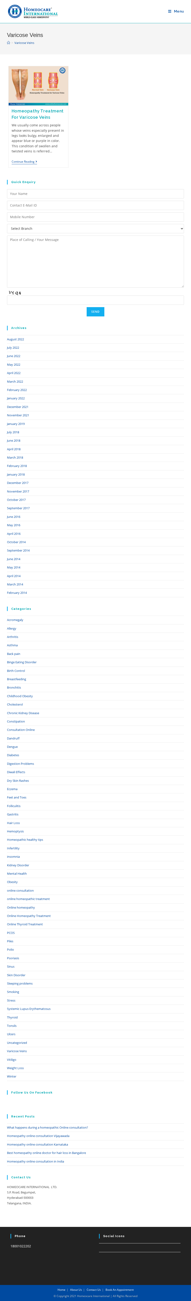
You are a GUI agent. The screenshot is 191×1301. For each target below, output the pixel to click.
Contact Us (94, 1290)
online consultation (20, 890)
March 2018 (15, 457)
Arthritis (12, 637)
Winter (11, 1076)
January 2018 (16, 474)
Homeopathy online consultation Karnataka (37, 1144)
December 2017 (17, 483)
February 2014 (17, 593)
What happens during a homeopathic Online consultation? (47, 1127)
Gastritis (12, 814)
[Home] (8, 43)
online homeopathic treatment (28, 899)
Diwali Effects (16, 772)
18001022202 (20, 1246)
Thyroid (12, 1017)
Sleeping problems (20, 983)
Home (61, 1290)
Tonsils (12, 1026)
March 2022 (15, 381)
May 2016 (13, 525)
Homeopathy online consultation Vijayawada (38, 1136)
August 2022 (15, 339)
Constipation (16, 721)
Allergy (11, 628)
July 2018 (13, 432)
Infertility (13, 848)
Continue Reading (24, 162)
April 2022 (13, 373)
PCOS (11, 933)
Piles (10, 941)
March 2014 (15, 584)
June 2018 (13, 440)
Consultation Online (21, 730)
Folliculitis (13, 806)
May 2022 (13, 364)
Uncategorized (17, 1043)
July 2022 (13, 347)
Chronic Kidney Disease (23, 713)
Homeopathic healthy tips (25, 840)
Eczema (12, 789)
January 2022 (16, 398)
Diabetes (13, 755)
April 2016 (13, 534)
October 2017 (16, 500)
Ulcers (11, 1034)
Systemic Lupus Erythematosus (29, 1009)
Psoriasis (13, 958)
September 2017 (18, 508)
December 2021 (17, 407)
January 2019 (16, 424)
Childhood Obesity (20, 696)
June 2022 (13, 356)
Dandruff (13, 738)
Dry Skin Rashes (18, 781)
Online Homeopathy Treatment (29, 916)
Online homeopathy (21, 907)
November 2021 (18, 415)
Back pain (13, 654)
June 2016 (13, 517)
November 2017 (18, 491)
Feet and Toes (16, 797)
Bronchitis (14, 687)
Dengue (12, 747)
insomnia (13, 856)
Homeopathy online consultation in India (35, 1161)
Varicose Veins (17, 1051)
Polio (10, 949)
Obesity (12, 882)
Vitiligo (11, 1060)
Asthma (12, 645)
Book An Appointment (120, 1290)
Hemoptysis (15, 831)
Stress (11, 1000)
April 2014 (13, 576)
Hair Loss (13, 823)
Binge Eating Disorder (22, 662)
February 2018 (17, 466)
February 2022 (17, 390)
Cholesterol (15, 704)
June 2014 (13, 559)
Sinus (10, 966)
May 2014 (13, 567)
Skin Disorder (16, 975)
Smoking (13, 992)
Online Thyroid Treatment (25, 924)
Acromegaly (15, 620)
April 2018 (13, 449)
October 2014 (16, 542)
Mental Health (17, 873)
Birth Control (16, 671)
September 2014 (18, 550)
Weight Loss (15, 1068)
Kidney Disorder (18, 865)
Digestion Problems (20, 764)
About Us (76, 1290)
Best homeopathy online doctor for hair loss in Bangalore (46, 1153)
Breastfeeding (16, 679)
